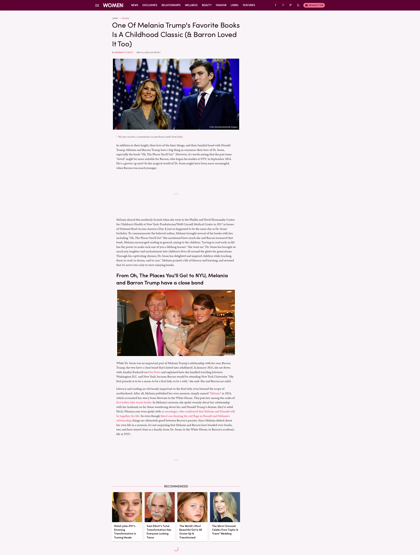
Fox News (154, 372)
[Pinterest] (283, 5)
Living (235, 5)
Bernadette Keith (124, 52)
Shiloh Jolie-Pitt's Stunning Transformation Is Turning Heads (125, 531)
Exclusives (150, 5)
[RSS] (298, 5)
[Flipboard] (290, 5)
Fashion (221, 5)
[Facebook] (275, 5)
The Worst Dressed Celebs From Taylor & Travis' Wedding (225, 529)
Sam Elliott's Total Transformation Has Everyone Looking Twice (159, 531)
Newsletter (316, 5)
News (134, 5)
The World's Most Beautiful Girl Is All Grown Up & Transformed (190, 531)
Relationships (171, 5)
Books (125, 18)
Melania (215, 393)
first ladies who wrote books (133, 402)
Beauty (207, 5)
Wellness (191, 5)
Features (249, 5)
